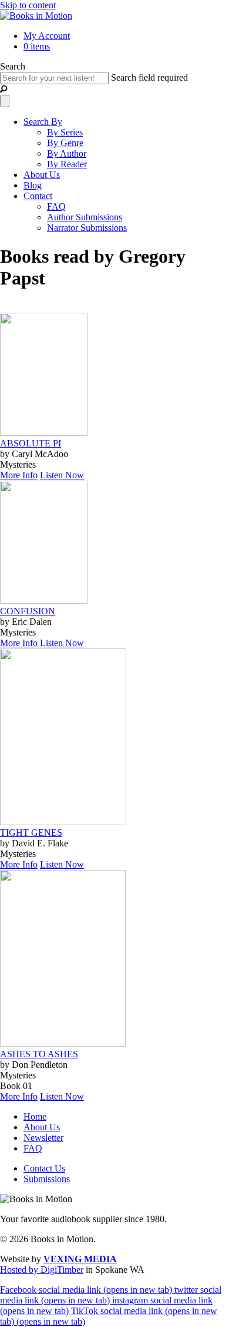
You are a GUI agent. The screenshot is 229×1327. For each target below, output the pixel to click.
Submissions (46, 1179)
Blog (32, 185)
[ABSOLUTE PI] (43, 433)
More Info (19, 475)
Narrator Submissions (87, 228)
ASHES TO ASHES (39, 1054)
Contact (37, 196)
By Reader (67, 164)
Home (34, 1116)
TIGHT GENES (31, 833)
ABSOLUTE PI (30, 443)
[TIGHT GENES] (63, 822)
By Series (65, 132)
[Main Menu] (4, 101)
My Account (46, 36)
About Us (41, 175)
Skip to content (28, 5)
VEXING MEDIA (80, 1259)
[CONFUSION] (43, 600)
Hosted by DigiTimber (41, 1270)
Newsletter (43, 1138)
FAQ (56, 206)
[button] (3, 89)
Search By (42, 122)
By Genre (65, 143)
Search (12, 66)
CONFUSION (27, 611)
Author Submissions (84, 217)
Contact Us (44, 1168)
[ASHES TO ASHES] (63, 1043)
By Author (66, 153)
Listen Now (62, 475)
